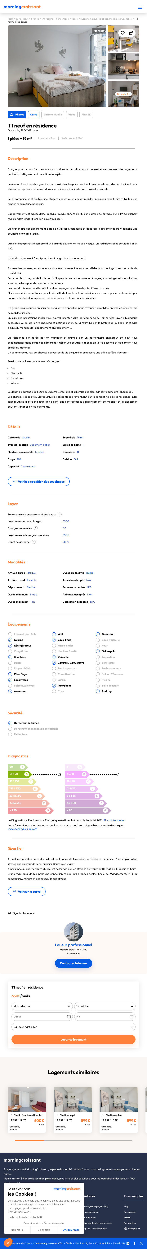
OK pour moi (71, 1229)
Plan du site (119, 1243)
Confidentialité (102, 1243)
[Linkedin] (128, 1243)
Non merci (17, 1229)
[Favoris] (122, 33)
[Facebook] (134, 1243)
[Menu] (139, 7)
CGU (60, 1243)
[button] (8, 1242)
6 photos (125, 94)
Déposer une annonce (87, 1212)
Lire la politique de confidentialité (25, 1217)
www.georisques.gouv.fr (22, 829)
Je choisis (44, 1229)
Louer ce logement (73, 1039)
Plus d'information (114, 820)
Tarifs (69, 1243)
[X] (141, 1243)
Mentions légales (83, 1243)
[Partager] (131, 33)
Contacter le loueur (73, 963)
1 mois (89, 572)
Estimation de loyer (86, 1217)
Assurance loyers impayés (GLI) (92, 1206)
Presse (127, 1217)
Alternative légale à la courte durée (94, 1223)
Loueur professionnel (73, 944)
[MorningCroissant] (22, 8)
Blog (126, 1206)
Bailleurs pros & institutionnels (91, 1228)
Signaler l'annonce (24, 913)
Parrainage (130, 1212)
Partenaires (130, 1223)
